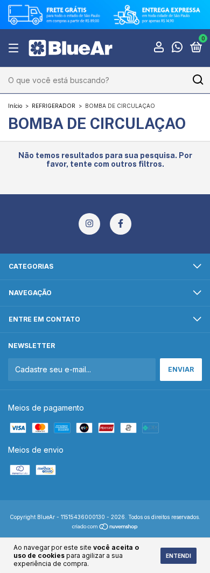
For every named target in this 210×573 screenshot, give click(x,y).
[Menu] (15, 48)
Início (15, 106)
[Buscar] (197, 80)
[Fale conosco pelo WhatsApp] (177, 48)
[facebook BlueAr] (120, 224)
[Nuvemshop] (105, 527)
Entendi (178, 555)
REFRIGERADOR (53, 106)
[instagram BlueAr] (89, 224)
